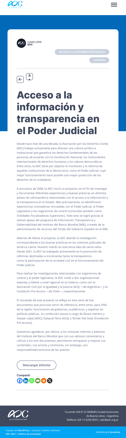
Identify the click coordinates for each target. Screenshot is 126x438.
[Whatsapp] (31, 380)
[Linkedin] (25, 380)
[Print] (43, 380)
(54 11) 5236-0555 (88, 419)
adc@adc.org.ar (109, 419)
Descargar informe (36, 365)
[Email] (37, 380)
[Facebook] (19, 380)
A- (20, 79)
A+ (29, 76)
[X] (49, 380)
